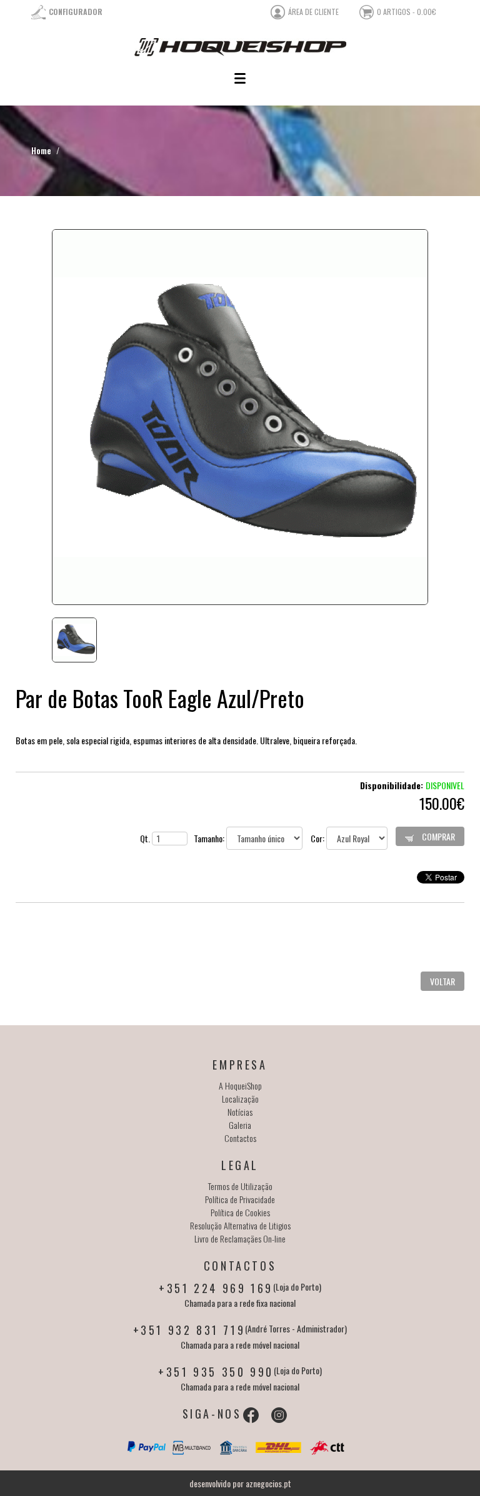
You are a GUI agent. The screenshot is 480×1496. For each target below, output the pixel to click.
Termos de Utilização (240, 1186)
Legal (240, 1165)
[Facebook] (251, 1415)
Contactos (240, 1137)
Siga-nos (212, 1413)
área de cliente (313, 11)
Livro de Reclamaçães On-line (240, 1238)
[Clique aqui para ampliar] (240, 417)
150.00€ (441, 803)
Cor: (318, 838)
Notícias (240, 1111)
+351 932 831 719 (189, 1330)
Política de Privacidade (240, 1199)
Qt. (146, 838)
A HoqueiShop (240, 1085)
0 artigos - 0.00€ (406, 11)
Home (41, 150)
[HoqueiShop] (240, 47)
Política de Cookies (240, 1212)
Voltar (442, 981)
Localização (240, 1098)
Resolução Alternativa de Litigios (240, 1225)
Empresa (239, 1064)
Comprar (437, 836)
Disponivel (445, 785)
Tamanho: (210, 838)
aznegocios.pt (268, 1483)
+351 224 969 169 (216, 1288)
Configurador (75, 11)
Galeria (240, 1124)
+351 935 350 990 (216, 1372)
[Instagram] (279, 1415)
